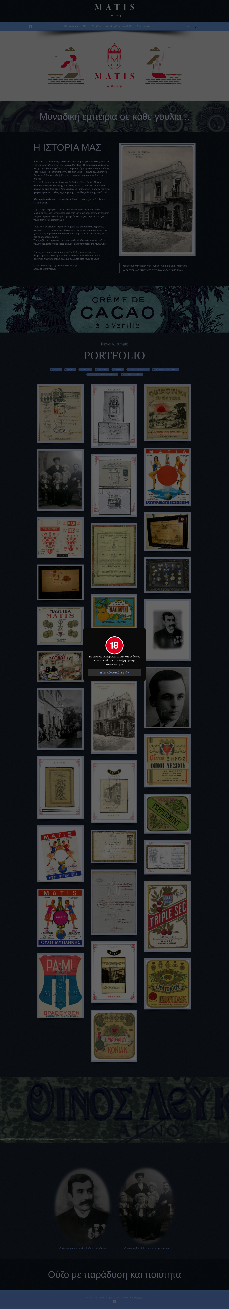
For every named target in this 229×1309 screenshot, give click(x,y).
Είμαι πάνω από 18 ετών (114, 672)
